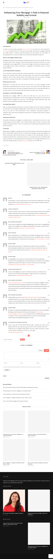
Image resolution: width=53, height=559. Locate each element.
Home (4, 7)
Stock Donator (12, 232)
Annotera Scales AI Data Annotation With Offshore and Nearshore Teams (20, 387)
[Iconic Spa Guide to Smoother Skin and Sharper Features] (39, 422)
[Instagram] (26, 556)
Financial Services (13, 209)
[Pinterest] (29, 556)
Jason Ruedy (6, 145)
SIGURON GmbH (11, 243)
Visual (40, 350)
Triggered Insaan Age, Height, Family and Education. (37, 514)
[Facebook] (20, 556)
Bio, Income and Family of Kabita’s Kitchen (13, 513)
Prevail (10, 198)
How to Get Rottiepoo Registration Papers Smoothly (15, 401)
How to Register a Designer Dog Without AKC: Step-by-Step (17, 397)
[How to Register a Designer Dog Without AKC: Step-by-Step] (14, 450)
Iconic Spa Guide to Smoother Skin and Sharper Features (16, 394)
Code (46, 350)
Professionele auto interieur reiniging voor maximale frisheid (17, 391)
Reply (49, 198)
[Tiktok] (32, 556)
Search (22, 339)
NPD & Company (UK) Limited (15, 221)
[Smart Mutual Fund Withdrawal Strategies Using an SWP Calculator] (38, 174)
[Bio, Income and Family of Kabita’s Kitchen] (14, 501)
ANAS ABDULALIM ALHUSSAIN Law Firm (17, 322)
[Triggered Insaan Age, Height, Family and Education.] (39, 501)
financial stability (26, 49)
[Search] (49, 2)
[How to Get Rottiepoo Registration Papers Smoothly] (39, 450)
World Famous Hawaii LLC (14, 269)
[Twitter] (23, 556)
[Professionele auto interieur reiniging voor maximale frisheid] (14, 422)
